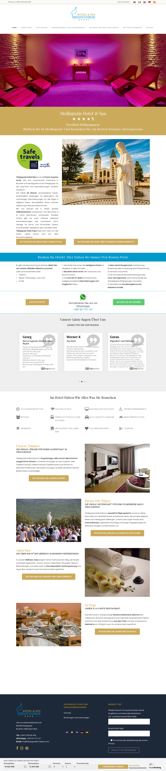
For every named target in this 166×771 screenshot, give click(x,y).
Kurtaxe (67, 713)
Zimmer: (68, 763)
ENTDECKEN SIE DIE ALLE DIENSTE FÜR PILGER (117, 533)
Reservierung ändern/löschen (138, 767)
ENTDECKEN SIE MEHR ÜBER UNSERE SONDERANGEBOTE (106, 242)
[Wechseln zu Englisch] (134, 2)
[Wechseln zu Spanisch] (154, 2)
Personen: (57, 763)
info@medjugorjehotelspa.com (35, 742)
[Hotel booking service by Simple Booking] (155, 768)
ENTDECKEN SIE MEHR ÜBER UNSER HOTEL (41, 242)
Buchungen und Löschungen (76, 718)
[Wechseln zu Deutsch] (149, 2)
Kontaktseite (37, 302)
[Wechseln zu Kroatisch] (144, 2)
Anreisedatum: (9, 763)
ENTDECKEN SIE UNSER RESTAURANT (117, 632)
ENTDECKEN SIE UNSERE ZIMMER (49, 478)
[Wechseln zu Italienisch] (139, 2)
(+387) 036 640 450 (23, 2)
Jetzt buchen (123, 2)
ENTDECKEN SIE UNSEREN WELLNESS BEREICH (49, 577)
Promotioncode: (83, 763)
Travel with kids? (134, 765)
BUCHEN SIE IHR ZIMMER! (129, 302)
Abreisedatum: (33, 763)
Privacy (111, 743)
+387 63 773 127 (83, 309)
